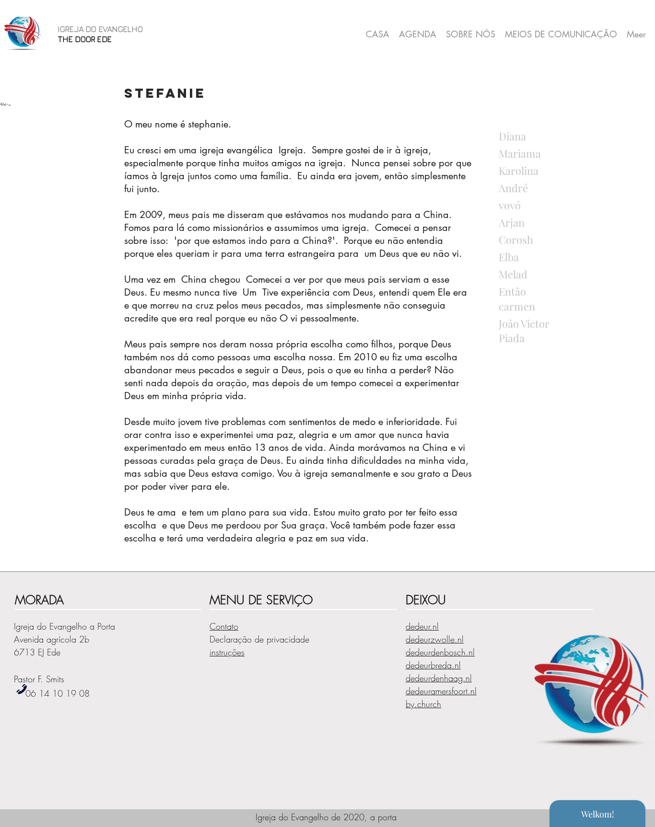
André (513, 188)
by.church (423, 704)
